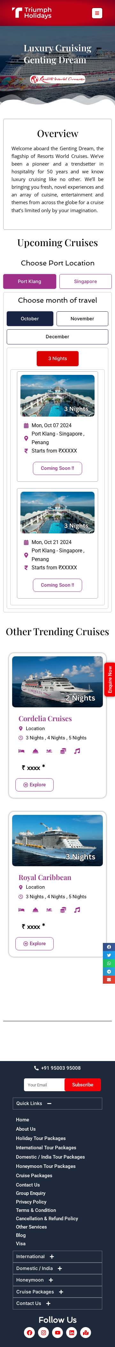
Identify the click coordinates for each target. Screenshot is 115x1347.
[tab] (29, 281)
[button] (97, 13)
